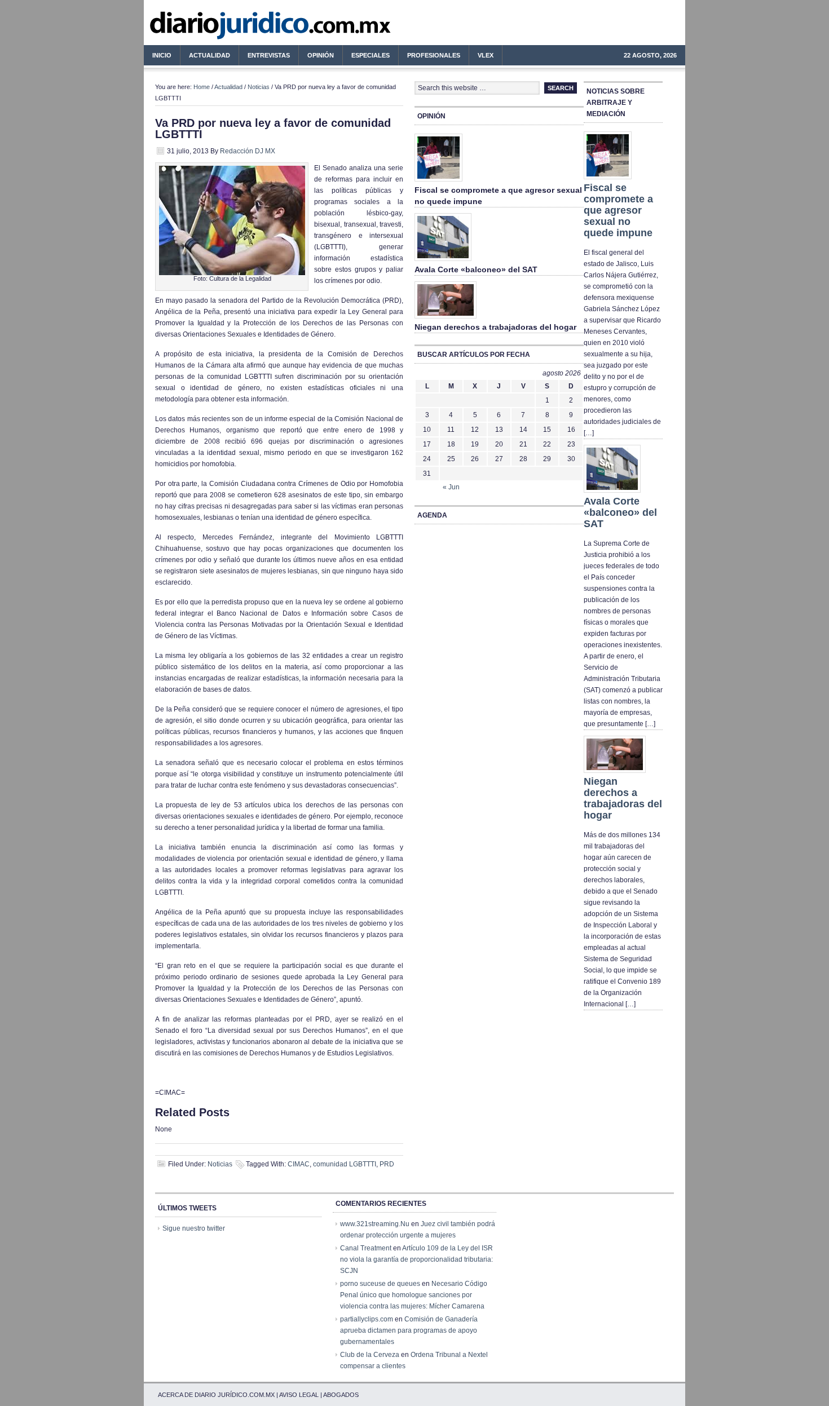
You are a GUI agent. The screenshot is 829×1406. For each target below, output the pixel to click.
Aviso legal (299, 1394)
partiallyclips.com (366, 1319)
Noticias (259, 86)
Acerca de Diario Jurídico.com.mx (216, 1394)
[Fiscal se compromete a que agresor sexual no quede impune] (438, 182)
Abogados (341, 1394)
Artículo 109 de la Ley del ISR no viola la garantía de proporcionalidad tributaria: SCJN (416, 1259)
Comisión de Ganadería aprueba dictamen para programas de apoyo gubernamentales (409, 1330)
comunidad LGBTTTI (344, 1164)
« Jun (451, 487)
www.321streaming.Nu (374, 1224)
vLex (485, 55)
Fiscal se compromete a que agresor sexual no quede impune (618, 210)
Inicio (161, 55)
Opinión (320, 55)
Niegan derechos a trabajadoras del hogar (495, 326)
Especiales (370, 55)
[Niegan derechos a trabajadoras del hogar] (445, 319)
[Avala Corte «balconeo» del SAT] (442, 262)
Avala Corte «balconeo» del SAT (475, 269)
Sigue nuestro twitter (193, 1228)
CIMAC (299, 1164)
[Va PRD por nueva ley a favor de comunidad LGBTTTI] (232, 273)
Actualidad (205, 57)
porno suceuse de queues (380, 1284)
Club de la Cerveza (369, 1355)
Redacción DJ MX (247, 151)
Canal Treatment (365, 1248)
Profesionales (429, 57)
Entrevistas (269, 55)
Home (201, 86)
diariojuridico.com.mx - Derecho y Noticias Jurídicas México (237, 28)
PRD (387, 1164)
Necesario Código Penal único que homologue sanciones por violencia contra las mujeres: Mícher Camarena (413, 1295)
